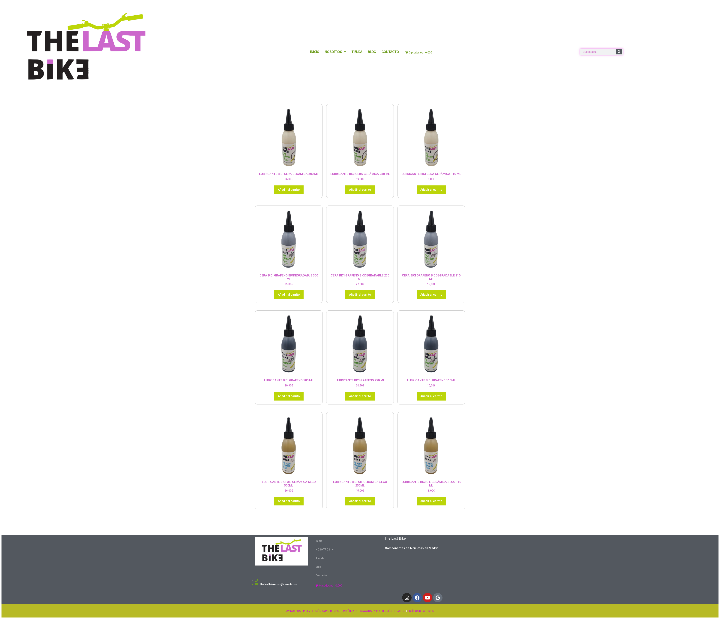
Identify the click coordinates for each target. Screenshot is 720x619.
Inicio (314, 52)
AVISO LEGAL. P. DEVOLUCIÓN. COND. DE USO (312, 610)
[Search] (619, 51)
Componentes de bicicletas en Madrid (411, 548)
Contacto (390, 52)
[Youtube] (427, 597)
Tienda (356, 52)
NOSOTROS (333, 52)
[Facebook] (417, 597)
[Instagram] (407, 597)
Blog (372, 52)
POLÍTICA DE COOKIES (420, 610)
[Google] (437, 597)
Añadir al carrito (289, 189)
